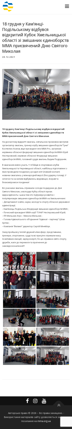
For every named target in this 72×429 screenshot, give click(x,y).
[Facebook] (27, 400)
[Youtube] (44, 400)
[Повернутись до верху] (59, 405)
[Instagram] (35, 400)
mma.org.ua (44, 421)
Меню (67, 6)
